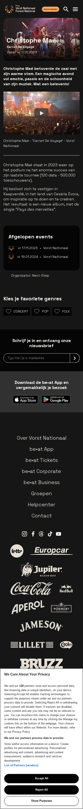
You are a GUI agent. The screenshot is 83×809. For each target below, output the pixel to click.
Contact (41, 515)
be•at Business (42, 482)
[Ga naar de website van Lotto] (16, 551)
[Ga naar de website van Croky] (66, 645)
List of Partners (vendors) (21, 765)
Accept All (41, 778)
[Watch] (41, 113)
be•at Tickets (42, 460)
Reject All (41, 789)
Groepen (41, 493)
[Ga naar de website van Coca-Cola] (31, 588)
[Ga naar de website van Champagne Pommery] (61, 607)
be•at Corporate (41, 471)
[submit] (75, 358)
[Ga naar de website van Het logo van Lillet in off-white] (32, 645)
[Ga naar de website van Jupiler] (41, 570)
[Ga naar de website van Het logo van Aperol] (27, 607)
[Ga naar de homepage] (20, 9)
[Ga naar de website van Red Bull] (66, 589)
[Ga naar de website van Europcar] (51, 551)
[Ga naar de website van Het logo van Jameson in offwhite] (41, 626)
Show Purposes (41, 800)
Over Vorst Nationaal (41, 438)
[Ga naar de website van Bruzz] (41, 664)
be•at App (42, 449)
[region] (41, 738)
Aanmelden (50, 9)
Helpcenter (41, 504)
